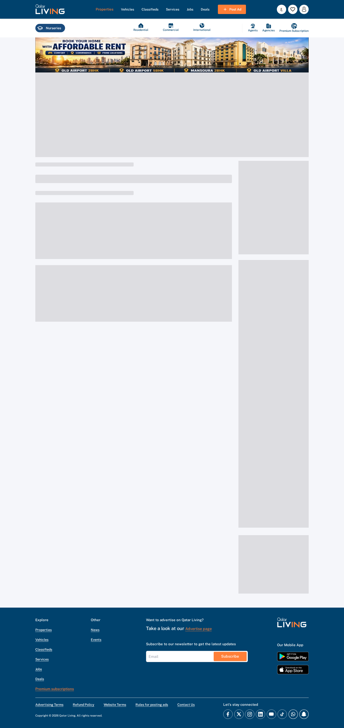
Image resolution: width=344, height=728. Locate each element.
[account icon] (304, 9)
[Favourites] (292, 9)
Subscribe (230, 656)
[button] (50, 9)
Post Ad (235, 9)
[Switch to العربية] (281, 9)
